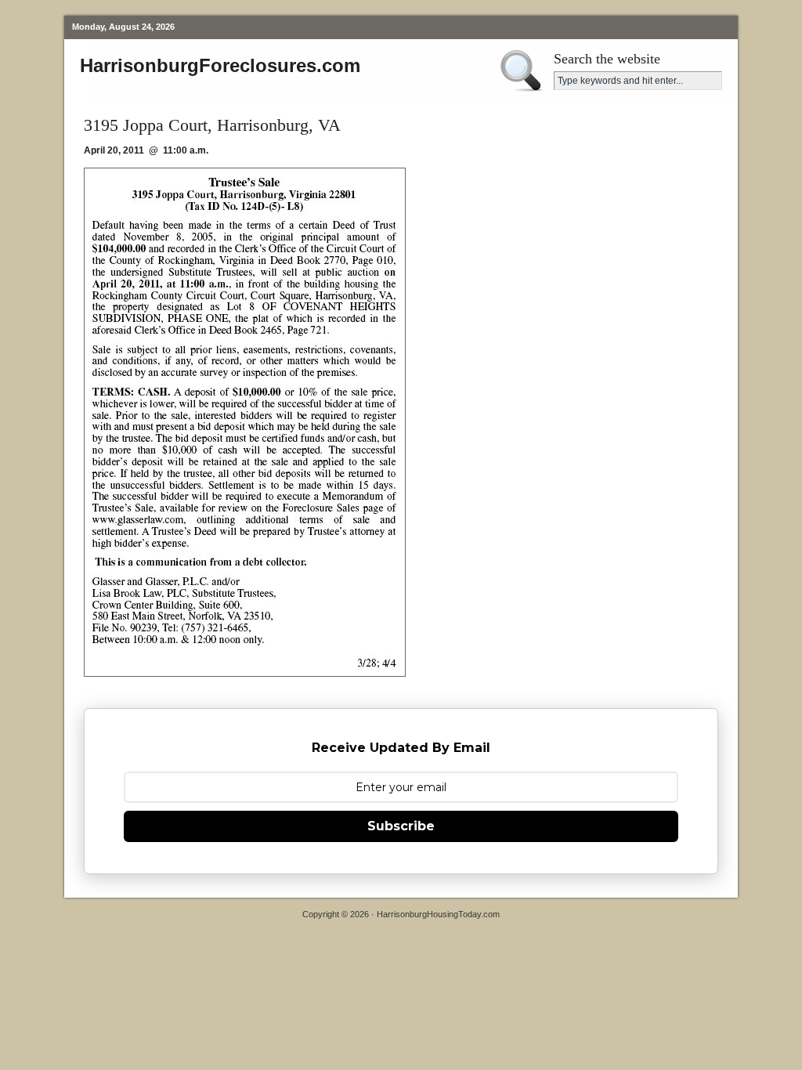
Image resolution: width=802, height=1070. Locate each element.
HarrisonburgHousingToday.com (438, 914)
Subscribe (401, 826)
